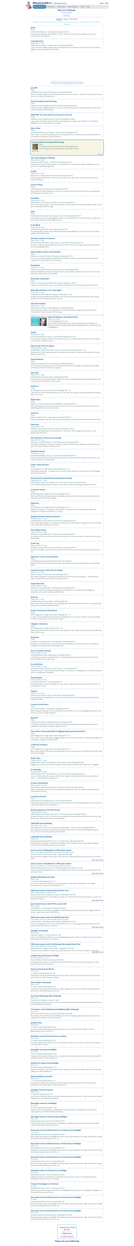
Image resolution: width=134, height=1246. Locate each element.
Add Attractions (73, 7)
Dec (56, 22)
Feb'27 (66, 22)
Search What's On (39, 7)
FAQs (106, 3)
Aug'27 (97, 22)
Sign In (102, 3)
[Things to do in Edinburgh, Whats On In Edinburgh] (42, 3)
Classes (66, 19)
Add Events (51, 7)
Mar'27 (71, 22)
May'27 (82, 22)
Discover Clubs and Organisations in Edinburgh (67, 83)
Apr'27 (77, 22)
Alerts (82, 7)
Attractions (74, 19)
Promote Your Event (67, 1228)
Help (88, 7)
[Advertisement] (67, 66)
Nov (52, 22)
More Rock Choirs (97, 860)
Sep (45, 22)
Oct (49, 22)
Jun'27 (87, 22)
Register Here (67, 1233)
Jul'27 (92, 22)
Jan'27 (60, 22)
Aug (41, 22)
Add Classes (61, 7)
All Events (36, 22)
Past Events (67, 24)
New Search (66, 15)
